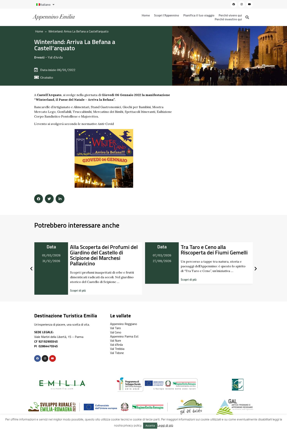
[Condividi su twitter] (49, 198)
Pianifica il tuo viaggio (198, 15)
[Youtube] (249, 4)
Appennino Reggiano (123, 323)
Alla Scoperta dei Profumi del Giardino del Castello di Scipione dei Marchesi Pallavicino (104, 255)
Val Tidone (117, 352)
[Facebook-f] (37, 358)
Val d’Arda (55, 57)
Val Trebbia (117, 348)
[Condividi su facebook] (38, 198)
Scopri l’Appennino (166, 15)
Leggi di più (165, 425)
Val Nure (115, 340)
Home (146, 15)
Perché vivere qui (230, 15)
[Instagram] (241, 4)
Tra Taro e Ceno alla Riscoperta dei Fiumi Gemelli (214, 250)
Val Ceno (115, 332)
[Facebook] (233, 4)
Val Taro (115, 328)
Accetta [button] (150, 425)
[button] (78, 290)
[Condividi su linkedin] (60, 198)
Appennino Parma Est (124, 336)
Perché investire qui (228, 19)
